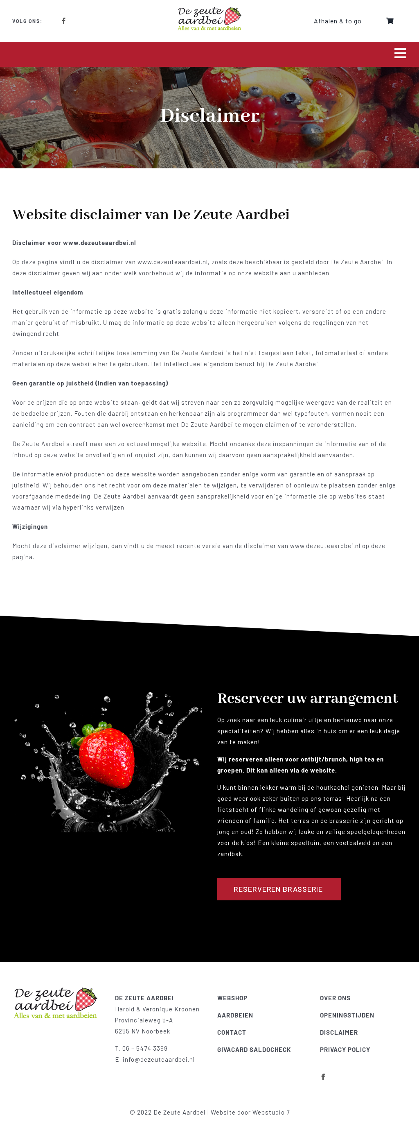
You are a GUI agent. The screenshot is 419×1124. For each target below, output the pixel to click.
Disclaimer (339, 1032)
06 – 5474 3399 (145, 1048)
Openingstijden (347, 1015)
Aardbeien (235, 1015)
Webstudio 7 (271, 1112)
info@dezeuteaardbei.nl (159, 1059)
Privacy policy (345, 1049)
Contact (231, 1032)
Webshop (232, 998)
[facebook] (64, 21)
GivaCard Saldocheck (254, 1049)
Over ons (335, 998)
